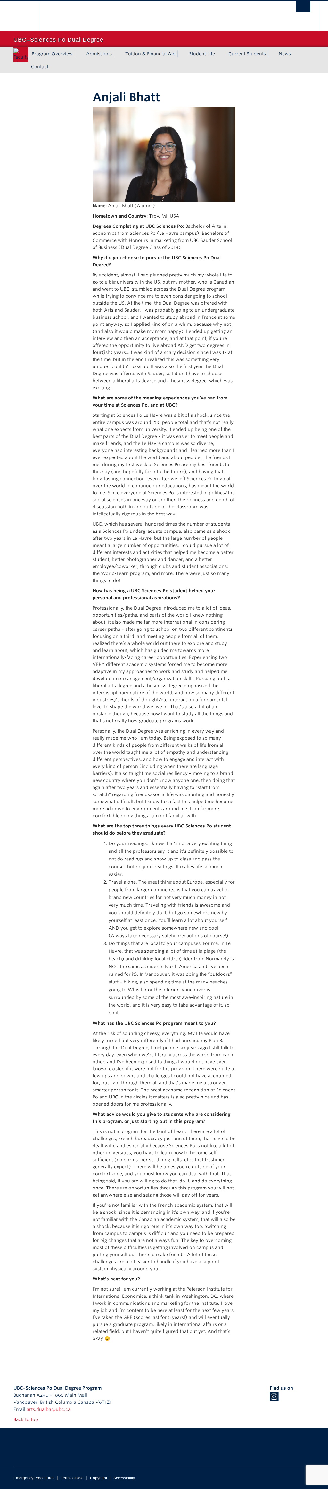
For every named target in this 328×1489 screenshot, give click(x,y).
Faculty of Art (21, 60)
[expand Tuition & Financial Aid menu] (181, 53)
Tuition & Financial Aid (150, 53)
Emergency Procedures (33, 1478)
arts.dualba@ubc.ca (48, 1409)
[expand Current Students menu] (271, 53)
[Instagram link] (274, 1398)
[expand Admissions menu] (117, 53)
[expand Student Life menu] (221, 53)
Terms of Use (72, 1478)
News (285, 53)
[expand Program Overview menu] (78, 53)
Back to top (26, 1419)
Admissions (99, 53)
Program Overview (52, 53)
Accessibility (124, 1478)
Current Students (247, 53)
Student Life (202, 53)
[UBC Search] (303, 6)
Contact (39, 66)
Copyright (98, 1478)
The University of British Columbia (28, 16)
